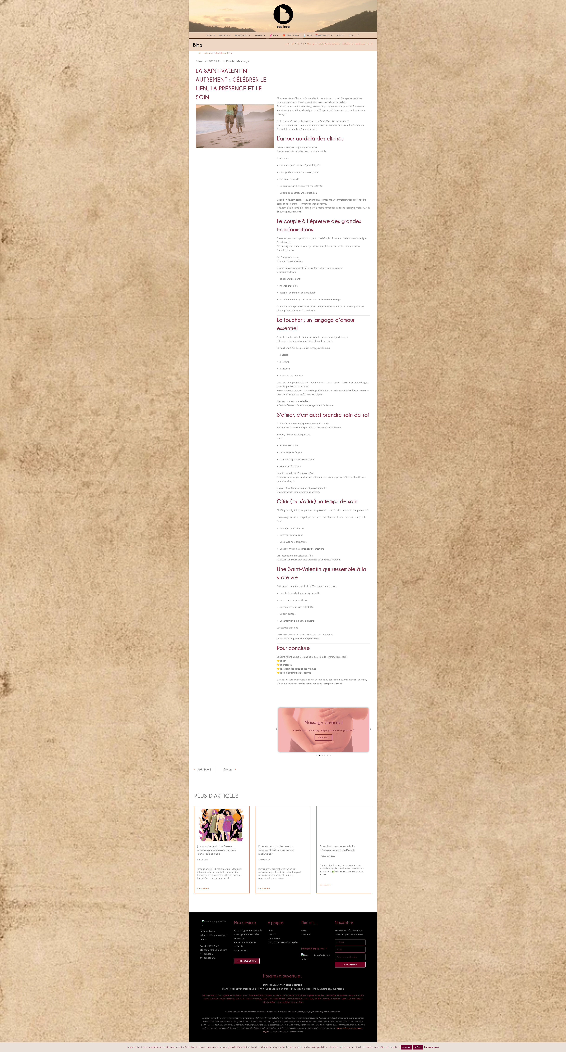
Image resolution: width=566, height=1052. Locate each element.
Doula (230, 61)
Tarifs (270, 930)
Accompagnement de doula (248, 930)
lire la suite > (203, 888)
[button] (276, 729)
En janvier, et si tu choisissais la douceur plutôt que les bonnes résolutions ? (276, 850)
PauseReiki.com (322, 955)
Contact (271, 934)
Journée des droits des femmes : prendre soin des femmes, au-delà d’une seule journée (216, 850)
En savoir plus (431, 1047)
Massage (242, 61)
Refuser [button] (418, 1047)
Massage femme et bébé (246, 934)
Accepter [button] (406, 1047)
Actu (221, 61)
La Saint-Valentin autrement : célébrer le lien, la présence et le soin (345, 44)
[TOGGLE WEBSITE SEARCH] (359, 35)
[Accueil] (288, 44)
